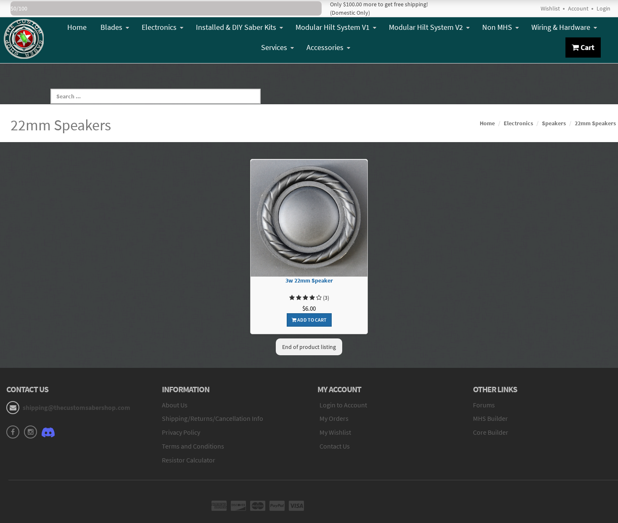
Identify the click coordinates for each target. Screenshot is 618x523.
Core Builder (490, 432)
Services (274, 47)
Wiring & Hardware (560, 27)
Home (77, 27)
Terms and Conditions (193, 446)
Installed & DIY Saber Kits (236, 27)
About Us (175, 405)
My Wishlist (335, 432)
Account (578, 8)
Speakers (554, 123)
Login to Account (343, 405)
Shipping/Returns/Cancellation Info (212, 418)
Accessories (324, 47)
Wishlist (550, 8)
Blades (111, 27)
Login (603, 8)
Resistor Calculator (188, 460)
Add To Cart (311, 320)
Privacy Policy (181, 432)
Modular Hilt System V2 (426, 27)
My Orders (334, 418)
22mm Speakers (595, 123)
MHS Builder (490, 418)
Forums (484, 405)
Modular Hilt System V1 (333, 27)
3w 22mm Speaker (309, 280)
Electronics (159, 27)
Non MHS (497, 27)
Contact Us (335, 446)
